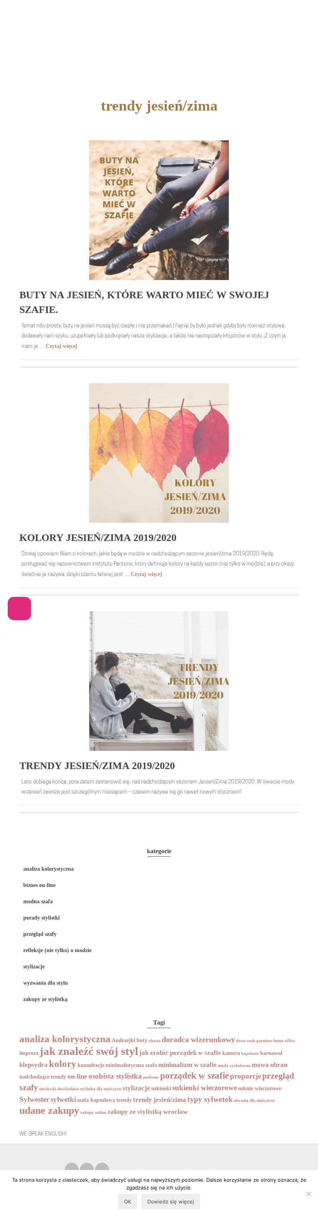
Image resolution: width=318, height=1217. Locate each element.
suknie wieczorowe (259, 1088)
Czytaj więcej (61, 346)
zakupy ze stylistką (45, 999)
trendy (124, 1100)
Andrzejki (123, 1040)
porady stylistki (41, 918)
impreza (28, 1053)
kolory (62, 1063)
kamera (231, 1053)
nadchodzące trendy (42, 1077)
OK (127, 1201)
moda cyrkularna (234, 1065)
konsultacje (91, 1065)
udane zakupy (49, 1110)
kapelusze (250, 1053)
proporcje (245, 1076)
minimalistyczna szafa (131, 1065)
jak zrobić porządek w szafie (180, 1052)
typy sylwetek (210, 1099)
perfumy (151, 1077)
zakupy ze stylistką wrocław (147, 1111)
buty (142, 1040)
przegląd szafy (40, 934)
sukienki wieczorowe (204, 1088)
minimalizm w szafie (187, 1064)
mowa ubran (269, 1064)
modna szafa (38, 901)
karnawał (271, 1053)
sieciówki (47, 1089)
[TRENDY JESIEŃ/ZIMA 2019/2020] (159, 680)
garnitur (264, 1041)
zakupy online (93, 1112)
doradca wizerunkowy (198, 1039)
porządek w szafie (194, 1075)
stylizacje (34, 967)
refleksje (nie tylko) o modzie (57, 950)
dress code (245, 1041)
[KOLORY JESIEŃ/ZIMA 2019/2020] (159, 452)
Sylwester (34, 1099)
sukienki (161, 1088)
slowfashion (68, 1089)
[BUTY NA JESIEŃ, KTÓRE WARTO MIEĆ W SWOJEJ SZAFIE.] (159, 210)
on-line (77, 1076)
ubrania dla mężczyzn (254, 1100)
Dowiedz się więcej (170, 1201)
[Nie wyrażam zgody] (308, 1194)
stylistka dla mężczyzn (100, 1089)
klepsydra (33, 1064)
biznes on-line (39, 885)
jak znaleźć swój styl (89, 1051)
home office (284, 1041)
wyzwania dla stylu (45, 983)
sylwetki (63, 1099)
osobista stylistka (115, 1076)
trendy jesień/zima (159, 1099)
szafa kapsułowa (96, 1100)
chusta (155, 1041)
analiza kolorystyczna (48, 869)
